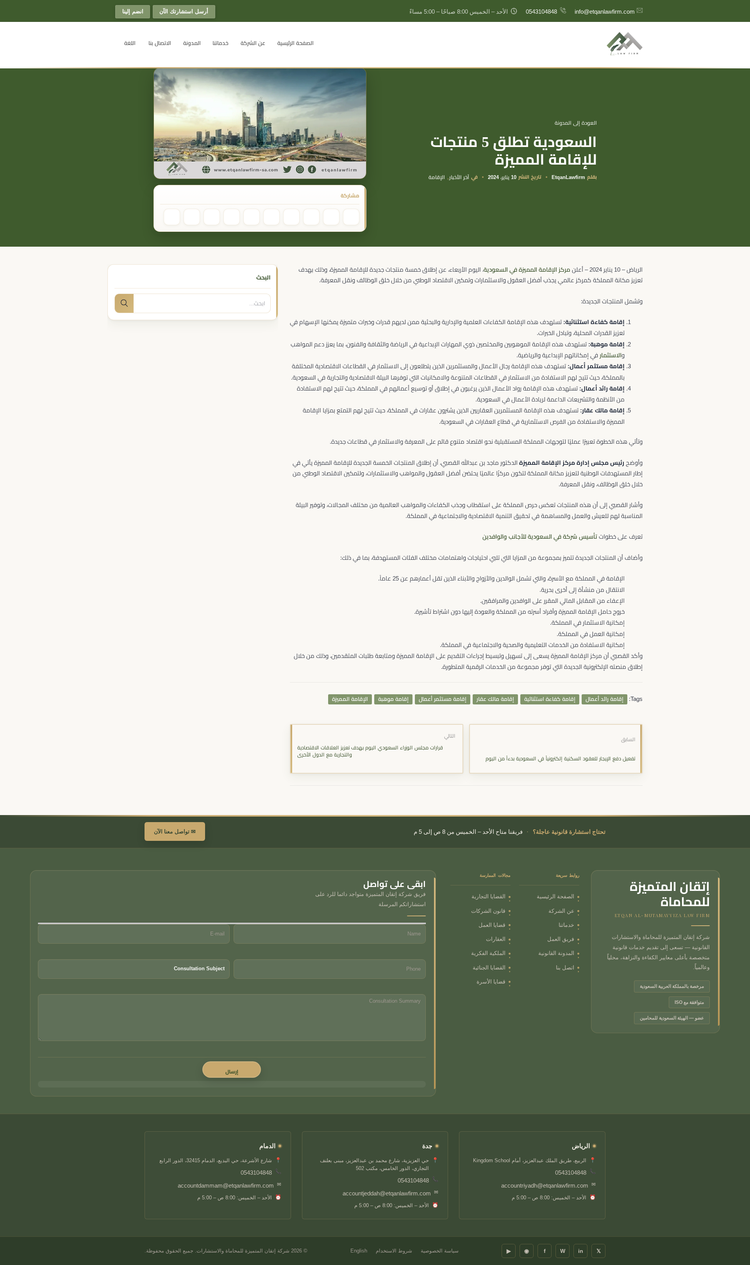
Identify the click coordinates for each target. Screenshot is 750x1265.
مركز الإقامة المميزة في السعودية (527, 269)
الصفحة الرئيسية (295, 43)
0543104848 (541, 11)
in (580, 1251)
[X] (192, 217)
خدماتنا (220, 43)
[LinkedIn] (291, 217)
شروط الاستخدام (394, 1251)
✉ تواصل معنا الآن (175, 831)
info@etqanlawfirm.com (605, 11)
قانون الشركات (488, 911)
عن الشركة (253, 43)
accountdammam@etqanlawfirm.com (226, 1185)
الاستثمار (610, 355)
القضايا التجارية (488, 896)
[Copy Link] (212, 217)
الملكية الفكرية (488, 953)
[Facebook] (351, 217)
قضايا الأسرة (491, 982)
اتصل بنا (565, 968)
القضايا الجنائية (489, 968)
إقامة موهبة (393, 699)
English (358, 1251)
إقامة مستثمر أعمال (442, 699)
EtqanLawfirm (568, 177)
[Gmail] (231, 217)
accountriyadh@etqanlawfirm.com (544, 1185)
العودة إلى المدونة (576, 123)
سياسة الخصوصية (440, 1251)
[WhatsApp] (311, 217)
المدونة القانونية (556, 953)
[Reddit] (251, 217)
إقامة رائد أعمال (604, 699)
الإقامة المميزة (350, 699)
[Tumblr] (271, 217)
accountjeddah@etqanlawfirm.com (387, 1193)
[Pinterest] (331, 217)
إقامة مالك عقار (495, 699)
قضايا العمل (492, 925)
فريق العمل (560, 939)
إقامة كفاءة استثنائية (549, 699)
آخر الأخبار (459, 177)
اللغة (130, 43)
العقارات (495, 939)
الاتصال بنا (159, 43)
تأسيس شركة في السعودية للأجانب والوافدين (539, 536)
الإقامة (437, 177)
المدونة (192, 43)
